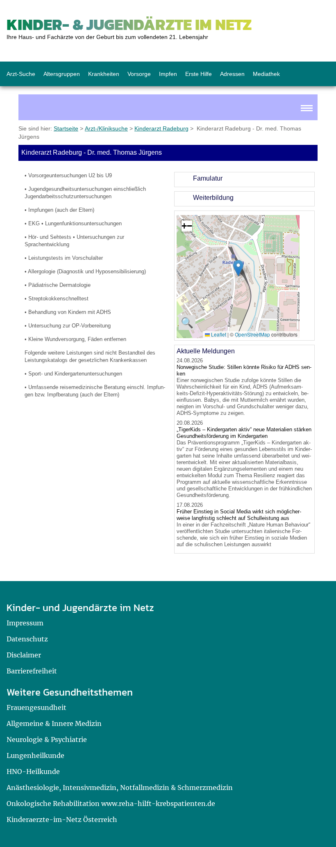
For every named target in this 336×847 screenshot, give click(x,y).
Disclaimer (24, 655)
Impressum (25, 623)
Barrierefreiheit (32, 671)
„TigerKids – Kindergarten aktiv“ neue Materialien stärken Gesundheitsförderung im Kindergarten (244, 432)
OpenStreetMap (252, 334)
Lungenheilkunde (35, 755)
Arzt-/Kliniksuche (106, 128)
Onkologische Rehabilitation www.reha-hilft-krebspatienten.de (111, 803)
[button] (238, 268)
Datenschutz (27, 639)
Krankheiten (103, 74)
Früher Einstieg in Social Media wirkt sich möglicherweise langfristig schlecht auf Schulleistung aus (239, 514)
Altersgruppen (61, 74)
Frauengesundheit (36, 707)
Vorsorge (139, 74)
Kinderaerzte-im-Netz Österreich (62, 819)
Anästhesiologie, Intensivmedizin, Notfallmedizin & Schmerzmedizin (120, 787)
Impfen (168, 74)
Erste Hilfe (198, 74)
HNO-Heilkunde (33, 771)
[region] (244, 179)
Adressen (232, 74)
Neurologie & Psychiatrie (47, 739)
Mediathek (266, 74)
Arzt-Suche (21, 74)
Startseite (66, 128)
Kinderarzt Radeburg (161, 128)
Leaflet (218, 334)
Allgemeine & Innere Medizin (54, 723)
